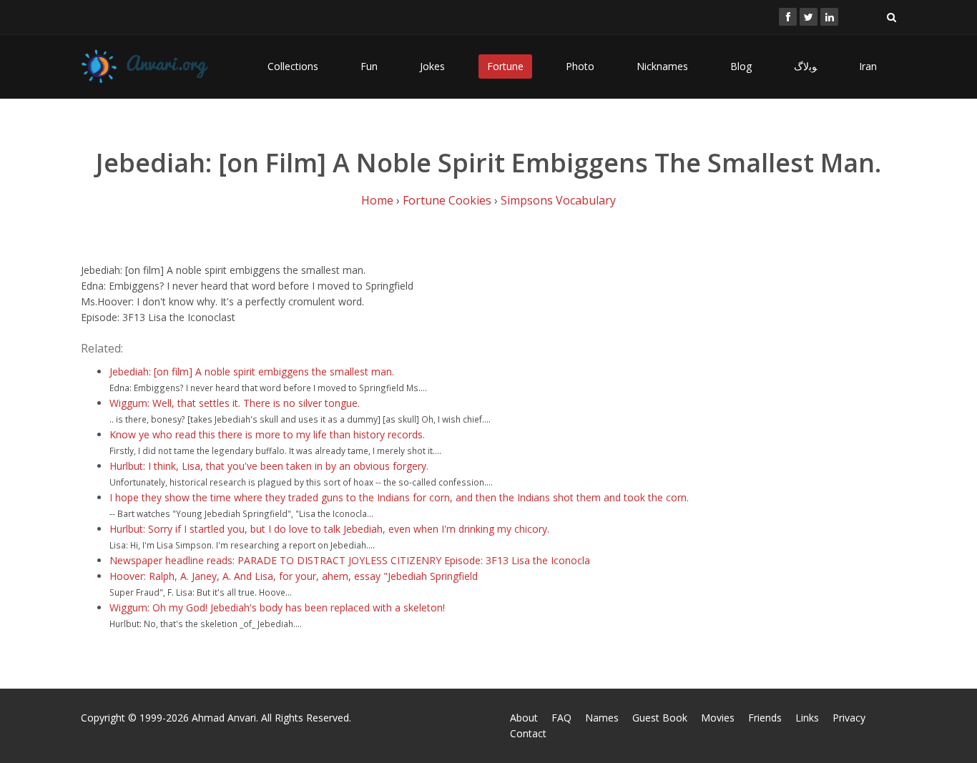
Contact (528, 733)
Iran (868, 66)
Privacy (849, 717)
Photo (580, 66)
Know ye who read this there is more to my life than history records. (267, 434)
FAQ (561, 717)
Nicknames (662, 66)
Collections (292, 66)
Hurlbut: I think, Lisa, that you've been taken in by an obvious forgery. (268, 466)
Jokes (432, 66)
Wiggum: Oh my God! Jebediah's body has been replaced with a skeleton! (277, 607)
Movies (718, 717)
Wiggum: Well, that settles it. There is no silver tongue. (234, 403)
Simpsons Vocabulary (558, 200)
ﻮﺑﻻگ (805, 66)
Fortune (505, 66)
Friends (765, 717)
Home (377, 200)
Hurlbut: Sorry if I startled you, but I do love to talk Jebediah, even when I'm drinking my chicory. (329, 529)
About (524, 717)
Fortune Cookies (447, 200)
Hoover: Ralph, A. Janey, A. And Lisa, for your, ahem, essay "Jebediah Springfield (293, 576)
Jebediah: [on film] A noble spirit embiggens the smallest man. (251, 371)
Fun (369, 66)
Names (602, 717)
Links (807, 717)
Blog (741, 66)
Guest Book (659, 717)
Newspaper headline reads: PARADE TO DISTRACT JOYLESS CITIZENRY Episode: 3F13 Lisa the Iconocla (349, 560)
